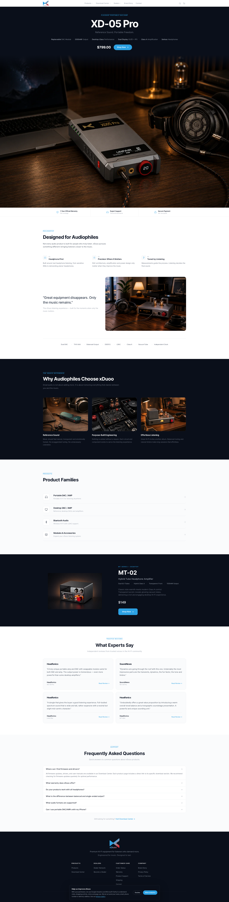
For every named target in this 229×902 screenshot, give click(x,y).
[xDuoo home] (45, 3)
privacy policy (100, 896)
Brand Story (128, 3)
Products (88, 3)
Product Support (122, 876)
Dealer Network (99, 868)
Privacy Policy (143, 872)
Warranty (119, 872)
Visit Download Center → (125, 819)
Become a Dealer (100, 872)
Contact (139, 3)
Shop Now (121, 47)
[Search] (180, 3)
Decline (137, 892)
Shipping (119, 880)
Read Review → (104, 683)
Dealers (116, 3)
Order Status (120, 868)
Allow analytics (150, 892)
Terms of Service (144, 876)
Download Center (102, 3)
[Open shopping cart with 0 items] (184, 3)
